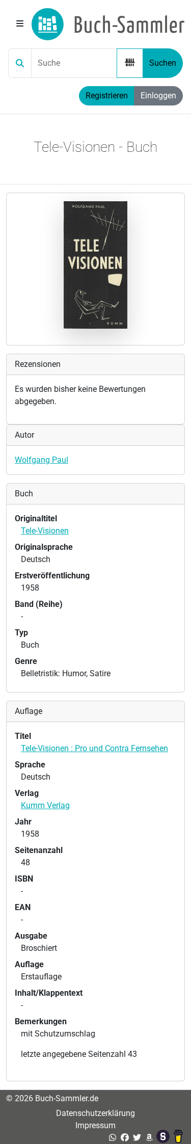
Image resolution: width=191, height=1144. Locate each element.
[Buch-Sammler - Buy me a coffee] (178, 1137)
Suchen (162, 63)
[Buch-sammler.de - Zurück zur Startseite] (108, 24)
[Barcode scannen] (130, 63)
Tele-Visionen (45, 531)
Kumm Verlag (45, 805)
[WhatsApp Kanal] (112, 1137)
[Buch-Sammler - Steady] (164, 1137)
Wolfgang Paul (41, 460)
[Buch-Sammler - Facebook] (125, 1137)
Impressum (95, 1125)
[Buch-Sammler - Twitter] (137, 1137)
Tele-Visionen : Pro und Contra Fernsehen (94, 748)
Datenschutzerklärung (95, 1113)
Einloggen (158, 95)
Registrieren (107, 95)
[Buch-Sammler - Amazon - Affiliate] (149, 1137)
